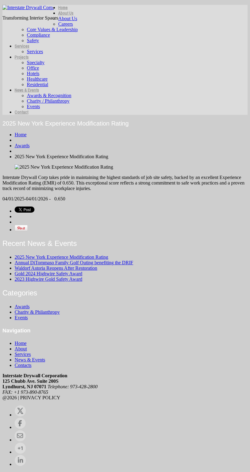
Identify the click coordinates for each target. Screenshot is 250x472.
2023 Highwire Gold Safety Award (48, 279)
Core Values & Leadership (52, 29)
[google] (20, 452)
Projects (22, 57)
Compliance (38, 35)
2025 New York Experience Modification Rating (61, 257)
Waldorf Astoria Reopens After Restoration (56, 268)
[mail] (20, 439)
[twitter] (20, 414)
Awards (22, 145)
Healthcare (37, 79)
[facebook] (20, 427)
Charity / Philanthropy (48, 101)
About (21, 348)
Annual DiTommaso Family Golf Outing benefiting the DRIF (74, 262)
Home (63, 7)
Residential (37, 84)
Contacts (23, 365)
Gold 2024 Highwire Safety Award (48, 273)
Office (33, 68)
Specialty (36, 62)
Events (33, 106)
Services (22, 46)
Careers (65, 24)
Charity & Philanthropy (37, 312)
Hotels (33, 73)
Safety (33, 40)
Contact (21, 112)
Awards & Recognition (49, 95)
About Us (65, 13)
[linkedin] (20, 464)
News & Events (27, 90)
